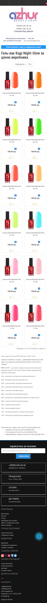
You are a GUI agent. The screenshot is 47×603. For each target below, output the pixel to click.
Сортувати (20, 64)
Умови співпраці (6, 525)
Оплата (3, 518)
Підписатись (23, 456)
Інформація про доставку (9, 520)
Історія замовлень (7, 566)
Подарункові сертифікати (9, 545)
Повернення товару (7, 535)
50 (30, 64)
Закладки (4, 568)
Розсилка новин (6, 570)
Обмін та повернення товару (10, 523)
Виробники (4, 543)
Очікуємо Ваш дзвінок (23, 31)
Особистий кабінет (7, 563)
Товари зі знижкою (7, 547)
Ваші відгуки (5, 514)
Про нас (3, 516)
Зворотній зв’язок (7, 533)
